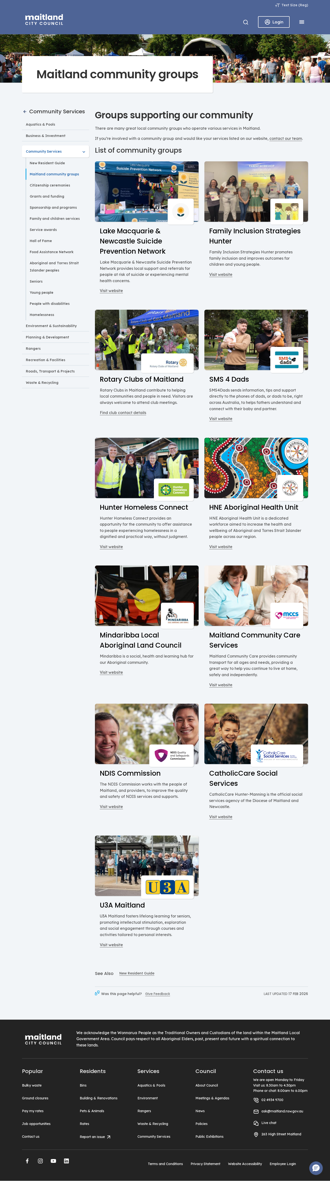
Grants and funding (47, 196)
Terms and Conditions (165, 1164)
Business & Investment (45, 136)
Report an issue (93, 1137)
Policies (201, 1124)
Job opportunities (36, 1124)
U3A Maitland (122, 905)
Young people (41, 292)
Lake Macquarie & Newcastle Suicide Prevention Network (132, 241)
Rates (84, 1124)
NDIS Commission (130, 773)
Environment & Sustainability (51, 326)
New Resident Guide (47, 163)
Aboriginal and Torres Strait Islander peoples (54, 266)
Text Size (289, 5)
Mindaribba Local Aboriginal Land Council (140, 640)
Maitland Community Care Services (254, 640)
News (200, 1111)
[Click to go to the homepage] (44, 18)
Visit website (111, 290)
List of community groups (138, 150)
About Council (206, 1085)
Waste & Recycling (42, 382)
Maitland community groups (54, 174)
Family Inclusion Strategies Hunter (255, 236)
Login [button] (278, 22)
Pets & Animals (92, 1111)
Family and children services (55, 218)
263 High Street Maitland (281, 1134)
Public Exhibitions (209, 1136)
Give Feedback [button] (157, 993)
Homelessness (42, 315)
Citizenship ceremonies (50, 185)
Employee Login (283, 1164)
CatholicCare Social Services (243, 778)
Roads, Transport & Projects (50, 371)
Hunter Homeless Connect (144, 507)
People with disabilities (50, 303)
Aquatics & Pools (40, 124)
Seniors (36, 281)
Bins (83, 1085)
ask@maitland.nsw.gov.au (282, 1111)
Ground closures (35, 1098)
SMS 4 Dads (229, 379)
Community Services (56, 111)
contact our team (285, 138)
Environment (147, 1098)
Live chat (268, 1123)
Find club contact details (123, 412)
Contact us (30, 1136)
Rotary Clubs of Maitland (142, 379)
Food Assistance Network (51, 252)
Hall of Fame (41, 241)
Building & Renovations (98, 1098)
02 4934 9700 (272, 1100)
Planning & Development (47, 337)
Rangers (33, 348)
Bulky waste (32, 1085)
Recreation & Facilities (45, 360)
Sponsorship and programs (53, 207)
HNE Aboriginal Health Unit (253, 507)
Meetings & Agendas (212, 1098)
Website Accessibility (245, 1164)
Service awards (43, 230)
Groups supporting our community (174, 115)
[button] (27, 1161)
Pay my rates (32, 1111)
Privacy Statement (205, 1164)
